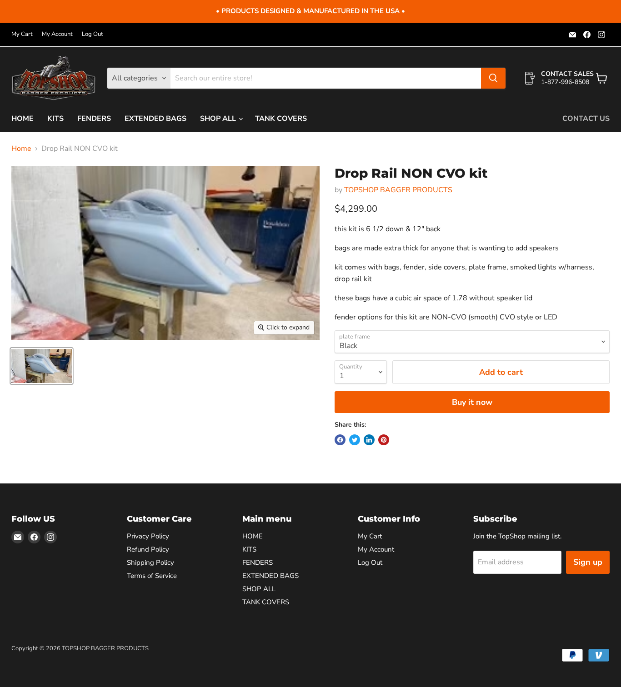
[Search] (493, 78)
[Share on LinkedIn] (369, 439)
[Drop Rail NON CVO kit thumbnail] (41, 366)
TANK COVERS (281, 119)
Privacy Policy (148, 536)
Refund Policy (148, 549)
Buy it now (472, 402)
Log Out (92, 34)
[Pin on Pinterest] (383, 439)
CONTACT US (586, 119)
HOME (22, 119)
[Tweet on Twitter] (354, 439)
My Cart (22, 34)
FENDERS (94, 119)
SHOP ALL (219, 119)
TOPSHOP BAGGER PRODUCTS (398, 190)
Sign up (587, 562)
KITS (55, 119)
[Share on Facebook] (340, 439)
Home (21, 148)
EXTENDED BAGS (155, 119)
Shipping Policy (150, 562)
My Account (57, 34)
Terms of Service (152, 575)
